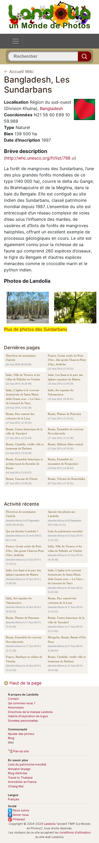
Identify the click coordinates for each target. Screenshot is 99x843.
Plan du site (20, 751)
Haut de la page (24, 683)
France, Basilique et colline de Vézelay (24, 659)
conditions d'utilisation (75, 832)
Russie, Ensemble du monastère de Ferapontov (63, 461)
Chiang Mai (15, 786)
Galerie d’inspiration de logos (28, 716)
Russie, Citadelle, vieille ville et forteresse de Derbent (25, 446)
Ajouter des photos (21, 734)
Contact (13, 699)
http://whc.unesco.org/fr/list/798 (39, 158)
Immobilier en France (22, 782)
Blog (11, 738)
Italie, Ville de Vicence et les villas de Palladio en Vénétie (23, 377)
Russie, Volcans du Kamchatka (66, 478)
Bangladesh (51, 108)
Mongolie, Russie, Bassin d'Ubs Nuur (67, 639)
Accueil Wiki (21, 71)
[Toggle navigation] (15, 41)
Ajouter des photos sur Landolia (61, 514)
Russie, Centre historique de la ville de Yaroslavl (24, 431)
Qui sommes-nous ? (21, 703)
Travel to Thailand (20, 777)
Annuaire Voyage (19, 769)
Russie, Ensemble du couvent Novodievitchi (65, 431)
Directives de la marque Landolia (30, 712)
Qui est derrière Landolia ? (22, 531)
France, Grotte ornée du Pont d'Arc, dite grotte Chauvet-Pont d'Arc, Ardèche (67, 360)
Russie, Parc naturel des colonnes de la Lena (20, 416)
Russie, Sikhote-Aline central (65, 444)
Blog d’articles (17, 773)
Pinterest (18, 819)
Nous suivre (20, 810)
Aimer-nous (20, 815)
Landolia (49, 824)
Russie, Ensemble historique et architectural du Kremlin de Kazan (24, 464)
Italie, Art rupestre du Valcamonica (61, 392)
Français (13, 799)
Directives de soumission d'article (21, 358)
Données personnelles (23, 720)
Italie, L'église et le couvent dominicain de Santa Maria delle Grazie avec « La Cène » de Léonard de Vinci (24, 397)
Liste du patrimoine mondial (65, 531)
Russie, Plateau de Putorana (64, 413)
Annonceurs (16, 707)
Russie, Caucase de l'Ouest (21, 478)
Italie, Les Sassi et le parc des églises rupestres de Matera (65, 377)
